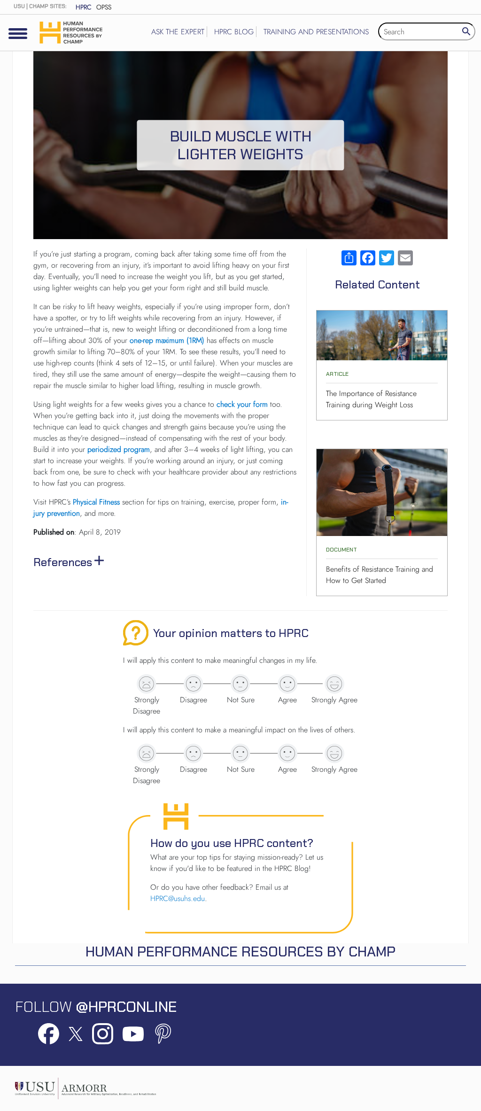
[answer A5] (334, 684)
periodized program (118, 449)
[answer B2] (193, 753)
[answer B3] (240, 753)
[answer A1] (146, 684)
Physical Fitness (96, 502)
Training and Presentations (316, 31)
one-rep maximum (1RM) (167, 340)
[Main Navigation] (18, 33)
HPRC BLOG (234, 31)
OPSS (103, 7)
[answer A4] (287, 684)
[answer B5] (334, 753)
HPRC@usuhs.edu (177, 898)
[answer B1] (146, 753)
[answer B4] (287, 753)
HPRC (84, 7)
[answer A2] (193, 684)
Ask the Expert (177, 31)
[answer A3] (240, 684)
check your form (242, 404)
